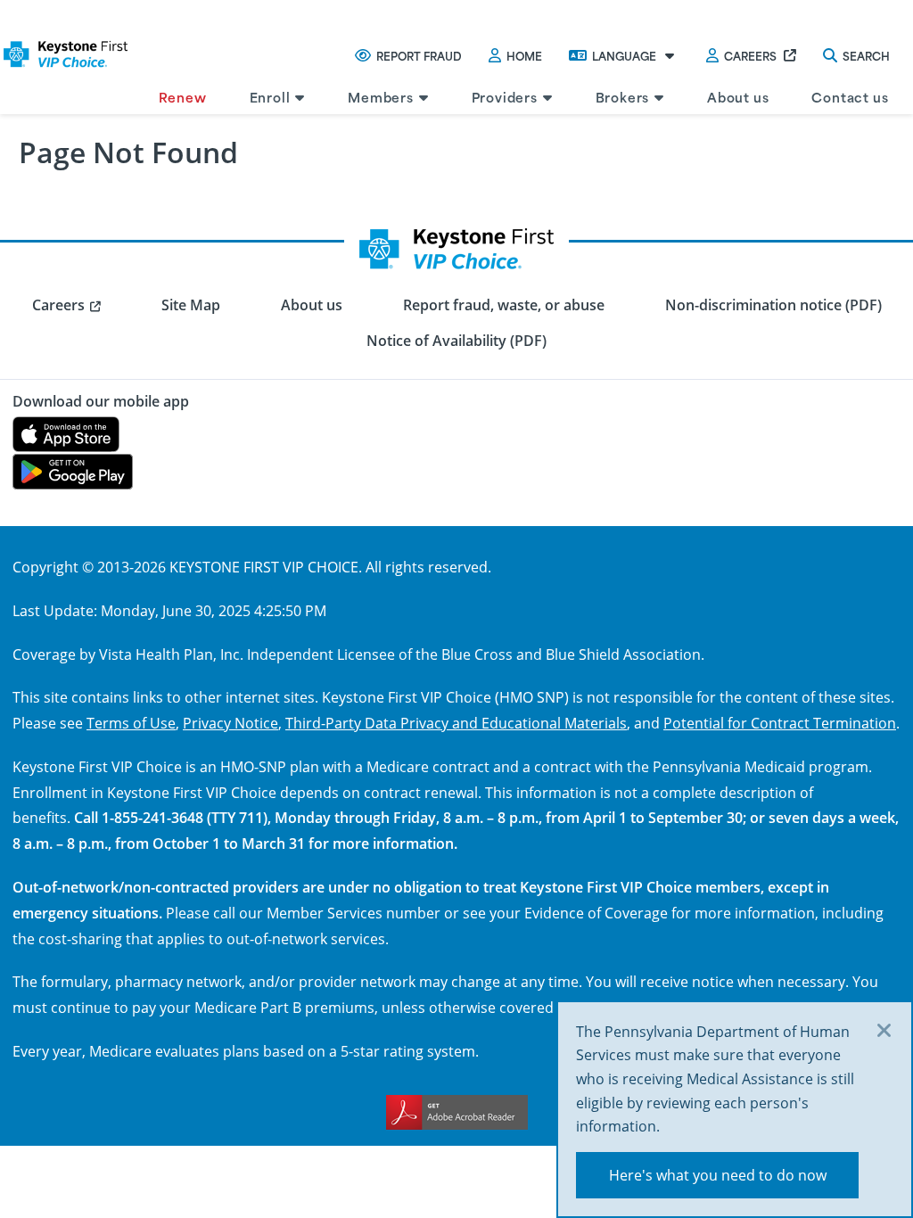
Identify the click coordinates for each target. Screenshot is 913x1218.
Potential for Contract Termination (779, 722)
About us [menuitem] (738, 96)
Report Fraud (419, 55)
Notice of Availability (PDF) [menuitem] (456, 340)
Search (866, 55)
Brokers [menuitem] (623, 96)
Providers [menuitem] (505, 96)
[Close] (884, 1031)
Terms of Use (131, 722)
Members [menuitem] (381, 96)
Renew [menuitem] (183, 96)
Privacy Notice (230, 722)
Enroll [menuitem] (270, 96)
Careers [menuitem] (58, 305)
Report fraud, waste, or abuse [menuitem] (504, 305)
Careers (750, 55)
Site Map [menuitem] (190, 305)
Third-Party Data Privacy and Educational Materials (456, 722)
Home (524, 55)
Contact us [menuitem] (849, 96)
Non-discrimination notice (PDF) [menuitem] (773, 305)
